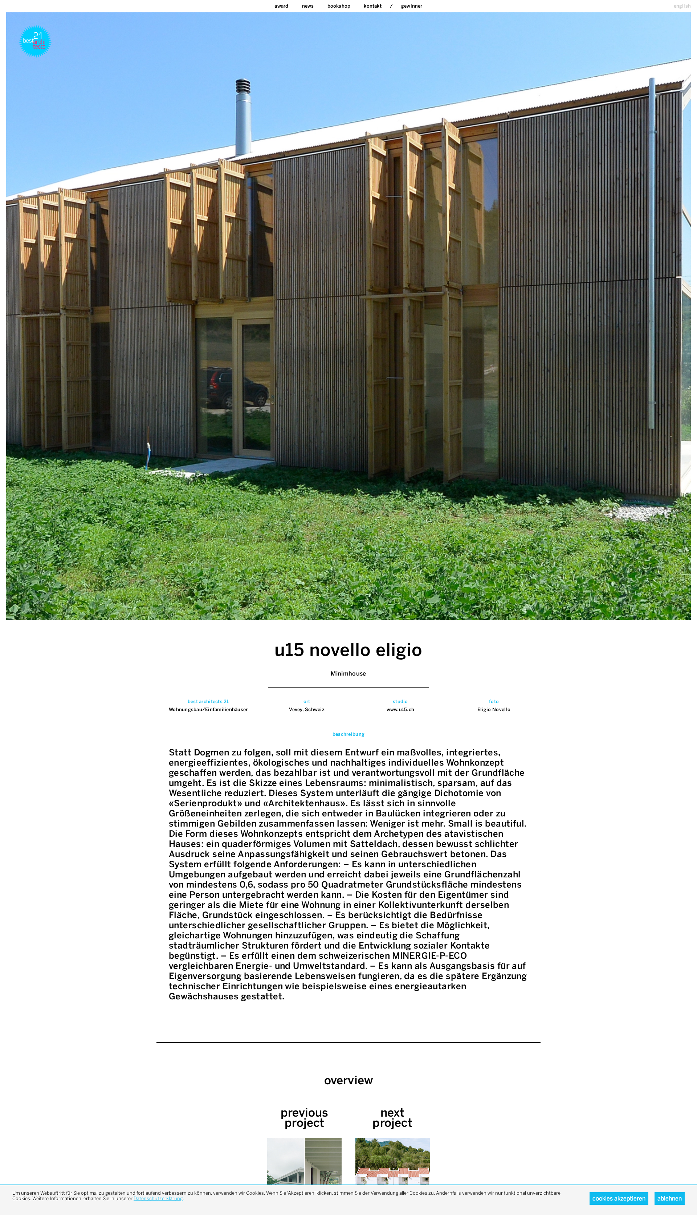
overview (348, 1080)
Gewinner (412, 6)
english (682, 6)
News (308, 6)
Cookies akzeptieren (618, 1198)
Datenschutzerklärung (158, 1198)
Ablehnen (669, 1198)
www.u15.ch (401, 709)
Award (281, 6)
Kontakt (372, 6)
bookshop (339, 6)
